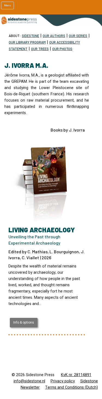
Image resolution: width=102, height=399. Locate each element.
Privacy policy (63, 381)
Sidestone (30, 35)
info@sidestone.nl (29, 381)
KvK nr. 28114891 (76, 375)
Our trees (40, 49)
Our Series (78, 35)
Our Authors (54, 35)
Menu (7, 5)
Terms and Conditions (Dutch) (71, 387)
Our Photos (62, 49)
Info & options (23, 322)
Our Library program (27, 42)
